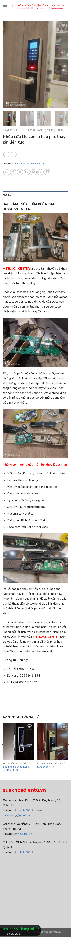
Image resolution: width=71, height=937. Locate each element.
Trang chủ (10, 130)
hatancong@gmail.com (17, 815)
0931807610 (23, 852)
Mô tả (7, 195)
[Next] (62, 64)
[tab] (35, 195)
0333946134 (23, 834)
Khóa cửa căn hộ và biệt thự (42, 130)
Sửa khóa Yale (45, 767)
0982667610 (23, 810)
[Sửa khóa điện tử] (37, 6)
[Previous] (8, 64)
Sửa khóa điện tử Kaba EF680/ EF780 (16, 768)
